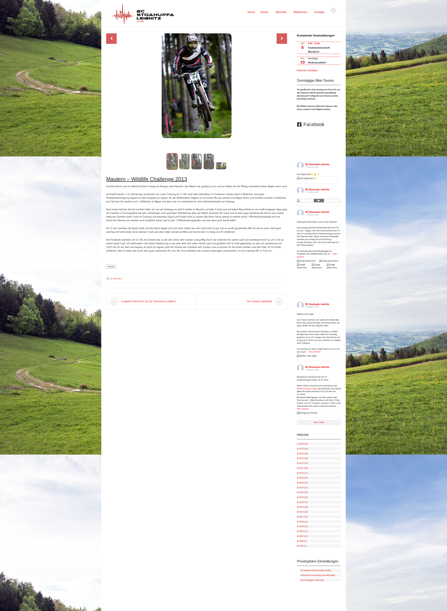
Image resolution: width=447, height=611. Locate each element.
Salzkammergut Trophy (307, 388)
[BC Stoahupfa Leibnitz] (143, 13)
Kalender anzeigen (307, 70)
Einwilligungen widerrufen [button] (312, 580)
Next (282, 38)
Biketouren (300, 12)
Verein (264, 12)
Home (251, 12)
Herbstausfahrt (317, 62)
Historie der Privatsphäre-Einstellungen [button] (317, 575)
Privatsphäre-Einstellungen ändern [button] (315, 570)
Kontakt (319, 12)
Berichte (281, 12)
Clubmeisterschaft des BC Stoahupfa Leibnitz (144, 301)
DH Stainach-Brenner (263, 301)
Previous (111, 38)
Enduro (111, 267)
